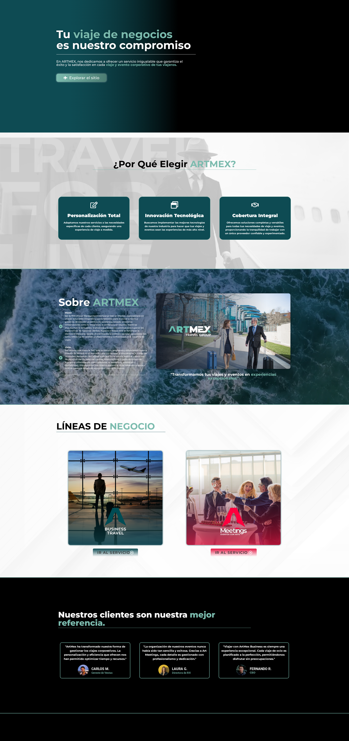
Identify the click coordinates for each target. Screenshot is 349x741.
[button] (115, 553)
